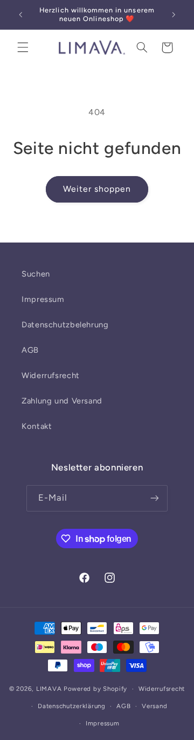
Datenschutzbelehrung (65, 324)
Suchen (36, 274)
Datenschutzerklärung (72, 706)
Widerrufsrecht (51, 375)
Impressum (43, 299)
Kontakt (37, 426)
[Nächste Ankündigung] (173, 14)
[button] (22, 47)
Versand (154, 706)
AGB (30, 350)
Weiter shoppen (97, 189)
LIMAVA (48, 688)
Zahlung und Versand (62, 401)
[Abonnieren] (154, 498)
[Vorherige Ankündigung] (20, 14)
